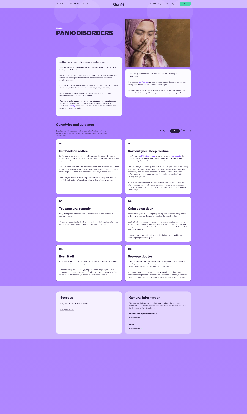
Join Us (185, 4)
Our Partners (61, 4)
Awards (86, 4)
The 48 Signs (171, 4)
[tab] (175, 131)
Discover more (134, 318)
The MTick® (74, 4)
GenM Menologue (156, 4)
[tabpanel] (123, 210)
